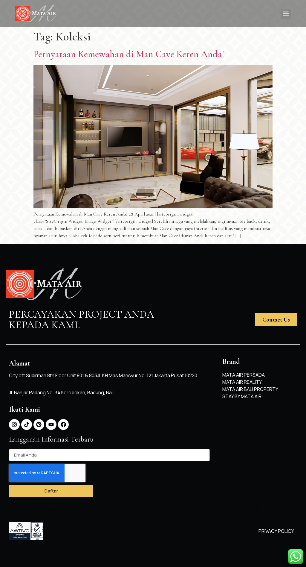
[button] (286, 14)
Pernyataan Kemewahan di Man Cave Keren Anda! (128, 54)
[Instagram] (14, 424)
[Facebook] (63, 424)
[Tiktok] (26, 424)
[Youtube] (51, 424)
